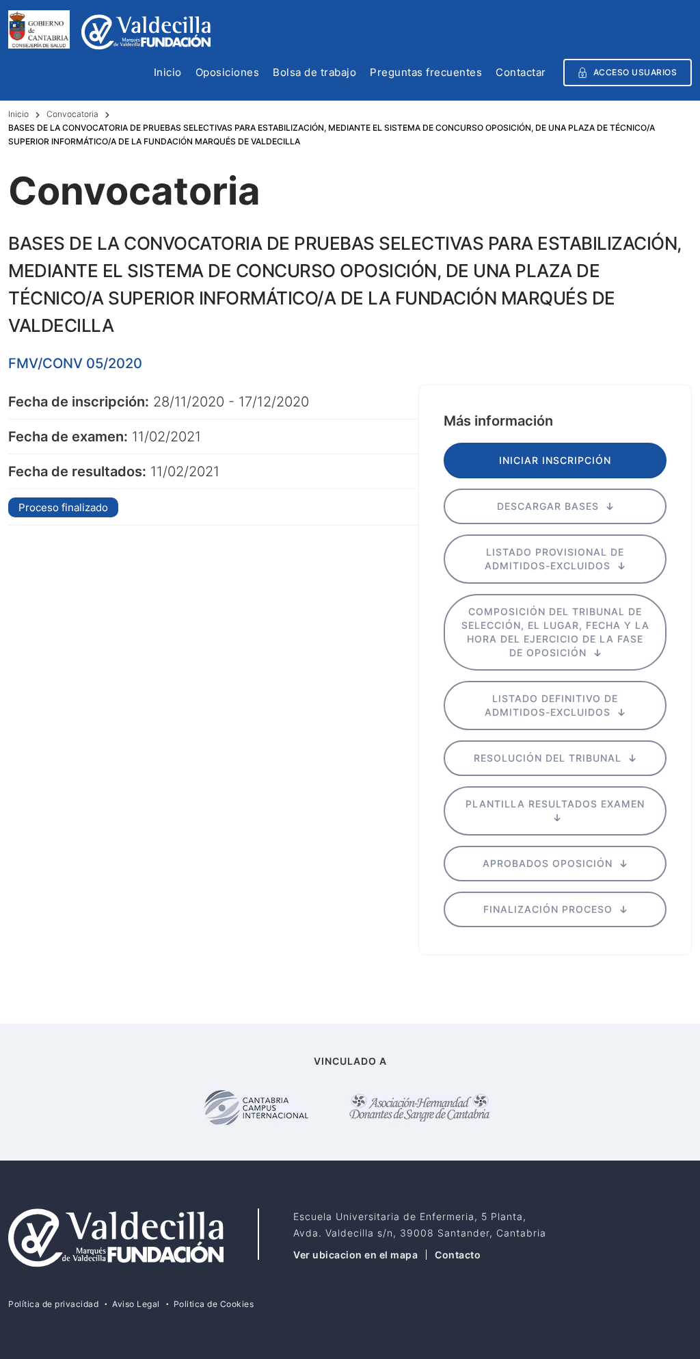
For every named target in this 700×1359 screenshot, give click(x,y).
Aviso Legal (136, 1304)
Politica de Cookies (214, 1304)
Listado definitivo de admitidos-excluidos (551, 705)
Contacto (458, 1254)
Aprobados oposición (549, 863)
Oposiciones (228, 73)
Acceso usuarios (635, 72)
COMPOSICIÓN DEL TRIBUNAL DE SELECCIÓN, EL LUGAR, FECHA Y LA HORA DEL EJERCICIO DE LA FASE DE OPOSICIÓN (555, 632)
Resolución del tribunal (549, 758)
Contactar (521, 73)
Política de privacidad (53, 1304)
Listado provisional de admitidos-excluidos (554, 558)
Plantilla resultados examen (555, 804)
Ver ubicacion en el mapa (355, 1254)
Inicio (168, 73)
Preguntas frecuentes (426, 73)
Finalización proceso (549, 909)
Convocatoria (72, 114)
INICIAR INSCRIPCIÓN (555, 460)
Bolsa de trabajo (314, 73)
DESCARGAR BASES (549, 506)
